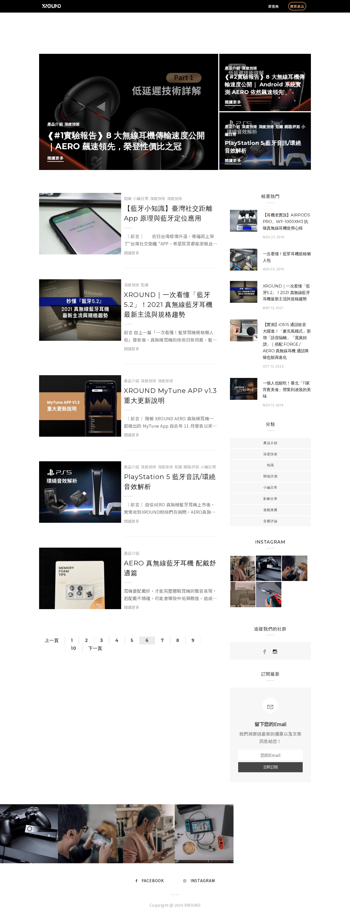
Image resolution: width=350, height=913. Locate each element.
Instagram (203, 880)
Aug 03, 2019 (273, 269)
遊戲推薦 (270, 510)
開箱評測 (292, 126)
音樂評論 (270, 521)
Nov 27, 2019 (273, 237)
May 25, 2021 (84, 247)
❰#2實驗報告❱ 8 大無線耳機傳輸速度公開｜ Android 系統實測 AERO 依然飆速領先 (265, 84)
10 (73, 648)
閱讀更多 (55, 158)
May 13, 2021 (84, 334)
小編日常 (140, 198)
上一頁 (52, 640)
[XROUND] (265, 651)
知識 (279, 126)
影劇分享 (270, 499)
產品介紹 (55, 124)
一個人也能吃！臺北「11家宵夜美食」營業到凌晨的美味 (287, 389)
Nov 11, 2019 (273, 405)
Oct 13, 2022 (273, 366)
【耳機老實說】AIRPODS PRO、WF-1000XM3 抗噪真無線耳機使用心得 (286, 221)
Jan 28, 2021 (85, 516)
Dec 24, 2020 (84, 602)
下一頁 (95, 648)
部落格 (273, 6)
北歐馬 (69, 242)
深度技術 (72, 124)
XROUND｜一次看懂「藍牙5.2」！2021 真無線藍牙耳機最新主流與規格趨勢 (168, 304)
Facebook (153, 880)
